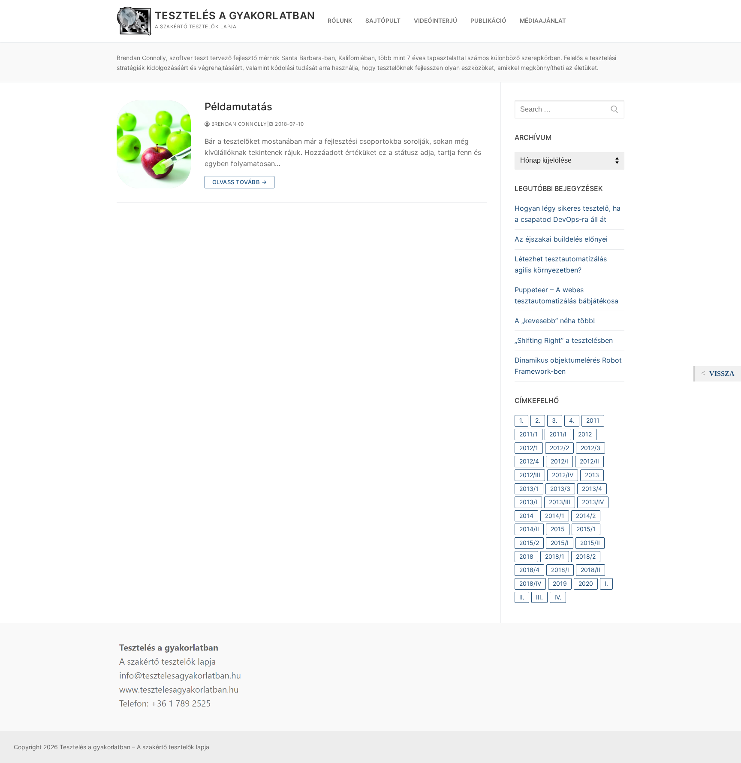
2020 (585, 583)
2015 (558, 529)
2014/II (529, 529)
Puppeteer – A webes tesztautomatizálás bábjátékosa (566, 295)
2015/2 (529, 542)
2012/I (559, 461)
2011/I (557, 434)
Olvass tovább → (239, 182)
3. (554, 420)
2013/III (559, 502)
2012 (585, 434)
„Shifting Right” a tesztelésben (564, 340)
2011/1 (528, 434)
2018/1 (554, 556)
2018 (526, 556)
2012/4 (529, 461)
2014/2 (586, 515)
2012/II (589, 461)
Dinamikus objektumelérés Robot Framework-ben (568, 365)
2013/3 (560, 488)
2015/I (560, 542)
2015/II (590, 542)
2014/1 (554, 515)
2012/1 (528, 447)
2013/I (528, 502)
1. (521, 420)
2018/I (560, 569)
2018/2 (586, 556)
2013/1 (529, 488)
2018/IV (530, 583)
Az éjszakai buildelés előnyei (561, 239)
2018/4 (529, 569)
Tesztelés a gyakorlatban (235, 15)
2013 (592, 474)
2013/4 (592, 488)
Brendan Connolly (238, 124)
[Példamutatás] (154, 144)
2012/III (529, 474)
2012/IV (562, 474)
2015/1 (586, 529)
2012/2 (559, 447)
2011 (592, 420)
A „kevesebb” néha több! (555, 320)
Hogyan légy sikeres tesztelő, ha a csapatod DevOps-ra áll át (568, 214)
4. (572, 420)
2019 (560, 583)
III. (539, 597)
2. (537, 420)
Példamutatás (238, 106)
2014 (526, 515)
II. (521, 597)
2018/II (590, 569)
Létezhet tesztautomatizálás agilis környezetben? (561, 264)
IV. (557, 597)
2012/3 (590, 447)
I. (606, 583)
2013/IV (593, 502)
